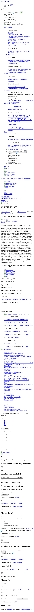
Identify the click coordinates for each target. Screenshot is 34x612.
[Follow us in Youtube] (5, 425)
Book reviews (8, 14)
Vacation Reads (14, 52)
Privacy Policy (8, 394)
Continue (20, 477)
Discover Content (12, 145)
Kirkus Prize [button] (7, 366)
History (14, 40)
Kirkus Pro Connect (25, 384)
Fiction (16, 34)
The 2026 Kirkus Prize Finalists (22, 178)
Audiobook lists (23, 51)
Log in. (17, 497)
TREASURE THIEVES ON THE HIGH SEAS (17, 331)
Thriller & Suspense (13, 353)
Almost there (4, 494)
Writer (6, 523)
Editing (14, 109)
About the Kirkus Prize (21, 367)
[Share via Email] (9, 186)
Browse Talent (21, 145)
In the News (19, 70)
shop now (3, 198)
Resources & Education (14, 106)
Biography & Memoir (20, 356)
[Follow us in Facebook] (4, 421)
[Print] (6, 187)
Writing (10, 109)
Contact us (7, 392)
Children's (13, 45)
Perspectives (15, 69)
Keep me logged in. (6, 533)
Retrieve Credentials (23, 599)
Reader (6, 522)
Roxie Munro (6, 212)
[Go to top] (5, 429)
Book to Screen (12, 70)
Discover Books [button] (8, 352)
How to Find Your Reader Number (23, 590)
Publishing (19, 109)
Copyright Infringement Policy (12, 397)
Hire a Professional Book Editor (13, 376)
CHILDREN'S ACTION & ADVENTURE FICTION (16, 299)
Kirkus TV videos (14, 364)
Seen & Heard (27, 69)
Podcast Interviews (9, 21)
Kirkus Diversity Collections (12, 384)
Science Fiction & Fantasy (15, 61)
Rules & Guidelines (19, 88)
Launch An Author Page (19, 146)
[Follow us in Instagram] (4, 424)
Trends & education (13, 127)
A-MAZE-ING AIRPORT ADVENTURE (16, 320)
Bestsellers (11, 51)
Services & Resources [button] (10, 103)
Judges (27, 88)
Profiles (10, 69)
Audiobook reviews (9, 15)
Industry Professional (10, 525)
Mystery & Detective (18, 36)
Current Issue (11, 100)
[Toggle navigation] (1, 9)
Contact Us (7, 404)
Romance (27, 36)
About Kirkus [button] (8, 387)
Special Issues (19, 100)
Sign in (3, 528)
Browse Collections (13, 139)
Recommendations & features (19, 129)
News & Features (9, 17)
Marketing (24, 109)
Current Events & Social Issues (16, 42)
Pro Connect (7, 22)
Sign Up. (18, 602)
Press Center (24, 389)
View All (10, 33)
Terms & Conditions (9, 395)
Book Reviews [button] (8, 27)
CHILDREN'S (8, 194)
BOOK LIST (9, 178)
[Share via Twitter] (9, 184)
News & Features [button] (9, 54)
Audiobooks (11, 34)
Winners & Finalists (13, 79)
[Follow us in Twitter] (4, 422)
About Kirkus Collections (25, 139)
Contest (16, 389)
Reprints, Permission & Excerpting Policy (10, 399)
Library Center (12, 124)
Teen (23, 60)
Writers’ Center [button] (8, 375)
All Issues (25, 100)
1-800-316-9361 (10, 569)
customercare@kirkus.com (25, 569)
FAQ (19, 389)
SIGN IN (10, 4)
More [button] (5, 132)
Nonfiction (15, 39)
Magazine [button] (7, 90)
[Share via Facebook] (10, 183)
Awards (21, 69)
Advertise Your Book (18, 120)
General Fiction (12, 60)
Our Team (11, 389)
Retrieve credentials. (17, 506)
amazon (3, 200)
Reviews (6, 192)
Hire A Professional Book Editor (17, 115)
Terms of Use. (29, 528)
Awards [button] (6, 73)
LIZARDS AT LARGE (10, 343)
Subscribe (17, 102)
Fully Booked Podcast (19, 72)
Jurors (12, 81)
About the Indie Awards (14, 87)
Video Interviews (9, 19)
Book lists (16, 51)
